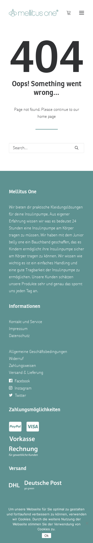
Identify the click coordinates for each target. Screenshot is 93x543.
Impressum (18, 329)
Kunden (51, 277)
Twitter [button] (20, 395)
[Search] (46, 148)
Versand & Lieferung (26, 372)
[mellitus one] (33, 12)
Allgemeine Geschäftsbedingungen (38, 351)
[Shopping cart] (66, 12)
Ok (46, 536)
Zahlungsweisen (22, 365)
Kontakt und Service (25, 322)
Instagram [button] (23, 388)
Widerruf (16, 358)
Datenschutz (19, 336)
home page (46, 116)
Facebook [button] (22, 381)
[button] (81, 12)
